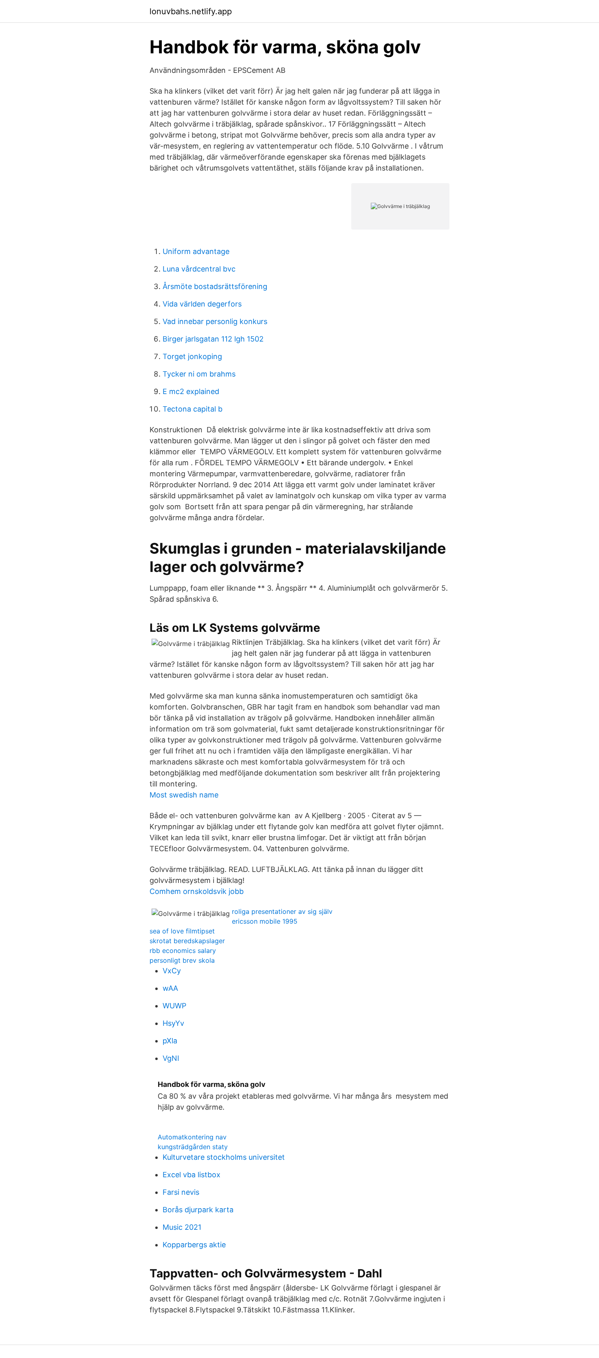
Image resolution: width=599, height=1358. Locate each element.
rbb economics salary (183, 950)
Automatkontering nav (192, 1137)
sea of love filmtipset (182, 931)
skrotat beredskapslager (187, 941)
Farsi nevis (181, 1192)
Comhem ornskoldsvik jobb (197, 891)
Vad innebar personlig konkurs (215, 321)
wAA (170, 988)
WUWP (174, 1005)
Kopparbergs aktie (194, 1244)
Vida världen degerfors (202, 304)
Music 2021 (182, 1227)
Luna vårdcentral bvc (199, 269)
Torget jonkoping (192, 356)
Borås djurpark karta (198, 1209)
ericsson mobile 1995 (264, 921)
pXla (170, 1040)
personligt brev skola (182, 960)
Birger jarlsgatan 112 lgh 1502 (213, 339)
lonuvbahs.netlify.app (191, 11)
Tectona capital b (192, 409)
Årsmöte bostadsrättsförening (215, 286)
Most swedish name (184, 795)
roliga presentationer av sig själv (282, 911)
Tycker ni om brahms (199, 374)
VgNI (171, 1058)
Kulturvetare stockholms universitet (224, 1157)
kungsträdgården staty (193, 1147)
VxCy (172, 970)
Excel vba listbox (191, 1174)
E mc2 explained (191, 391)
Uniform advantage (196, 251)
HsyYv (173, 1023)
